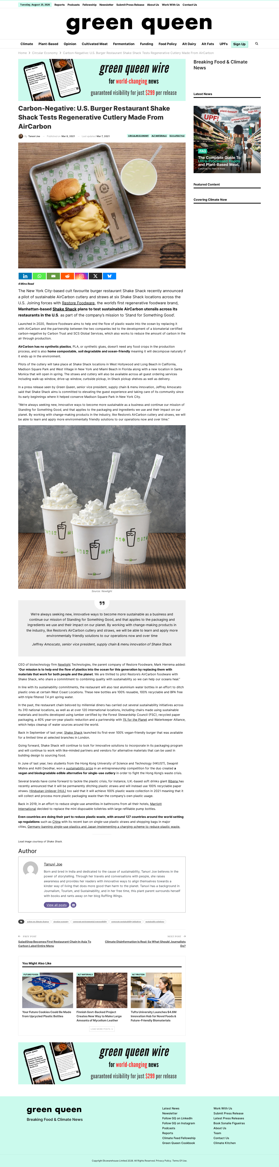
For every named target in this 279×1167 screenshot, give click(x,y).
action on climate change (38, 921)
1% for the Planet (135, 719)
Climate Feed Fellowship (178, 1138)
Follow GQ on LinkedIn (177, 1118)
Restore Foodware (78, 303)
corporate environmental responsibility (90, 921)
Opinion (70, 44)
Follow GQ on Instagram (178, 1123)
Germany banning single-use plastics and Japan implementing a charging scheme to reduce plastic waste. (104, 826)
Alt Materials (159, 136)
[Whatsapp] (39, 276)
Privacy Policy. (164, 1160)
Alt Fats (208, 44)
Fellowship (90, 4)
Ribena (173, 781)
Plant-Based (48, 44)
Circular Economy (138, 136)
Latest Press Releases (229, 1118)
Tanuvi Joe (53, 864)
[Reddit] (67, 276)
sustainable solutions (154, 921)
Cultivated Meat (95, 44)
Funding (146, 44)
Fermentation (124, 44)
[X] (95, 276)
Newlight (64, 664)
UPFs (224, 44)
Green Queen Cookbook (178, 1143)
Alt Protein (138, 974)
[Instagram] (81, 276)
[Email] (53, 276)
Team (217, 1133)
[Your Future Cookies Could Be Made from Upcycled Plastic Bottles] (47, 990)
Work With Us (171, 4)
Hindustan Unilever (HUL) (47, 791)
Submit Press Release (130, 4)
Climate (26, 44)
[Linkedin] (25, 276)
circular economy (61, 921)
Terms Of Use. (179, 1160)
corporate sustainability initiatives (126, 921)
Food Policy (168, 44)
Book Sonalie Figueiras (229, 1123)
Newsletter (106, 4)
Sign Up (239, 44)
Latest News (170, 1108)
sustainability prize (79, 768)
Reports (59, 4)
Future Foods (31, 974)
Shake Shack (65, 309)
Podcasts (74, 4)
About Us (153, 4)
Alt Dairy (189, 44)
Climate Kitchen (225, 1143)
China (56, 822)
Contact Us (190, 4)
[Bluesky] (109, 276)
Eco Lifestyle (177, 136)
